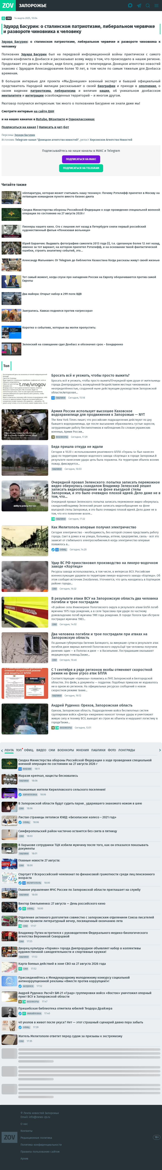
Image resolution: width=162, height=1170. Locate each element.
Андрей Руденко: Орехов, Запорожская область (91, 705)
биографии (106, 86)
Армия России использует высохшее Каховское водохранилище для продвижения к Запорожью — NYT (98, 413)
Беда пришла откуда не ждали (77, 446)
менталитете (11, 95)
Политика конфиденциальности (41, 1144)
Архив (24, 1158)
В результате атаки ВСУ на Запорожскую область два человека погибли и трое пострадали (104, 600)
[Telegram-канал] (139, 5)
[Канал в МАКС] (130, 5)
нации (104, 91)
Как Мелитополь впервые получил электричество (93, 527)
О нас (24, 1124)
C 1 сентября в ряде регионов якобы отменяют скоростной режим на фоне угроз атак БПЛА (101, 671)
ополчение (147, 86)
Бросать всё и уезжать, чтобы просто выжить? (90, 375)
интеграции (34, 95)
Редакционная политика (36, 1138)
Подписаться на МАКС (81, 159)
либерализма (65, 91)
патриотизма (40, 91)
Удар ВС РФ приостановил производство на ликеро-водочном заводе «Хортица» (104, 565)
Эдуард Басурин (14, 42)
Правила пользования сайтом (40, 1151)
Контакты (26, 1131)
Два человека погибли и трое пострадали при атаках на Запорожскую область (99, 636)
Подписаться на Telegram (81, 168)
